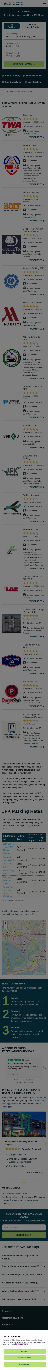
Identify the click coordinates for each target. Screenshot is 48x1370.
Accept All (24, 1351)
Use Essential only (24, 1357)
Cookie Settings (25, 1364)
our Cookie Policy (22, 1344)
